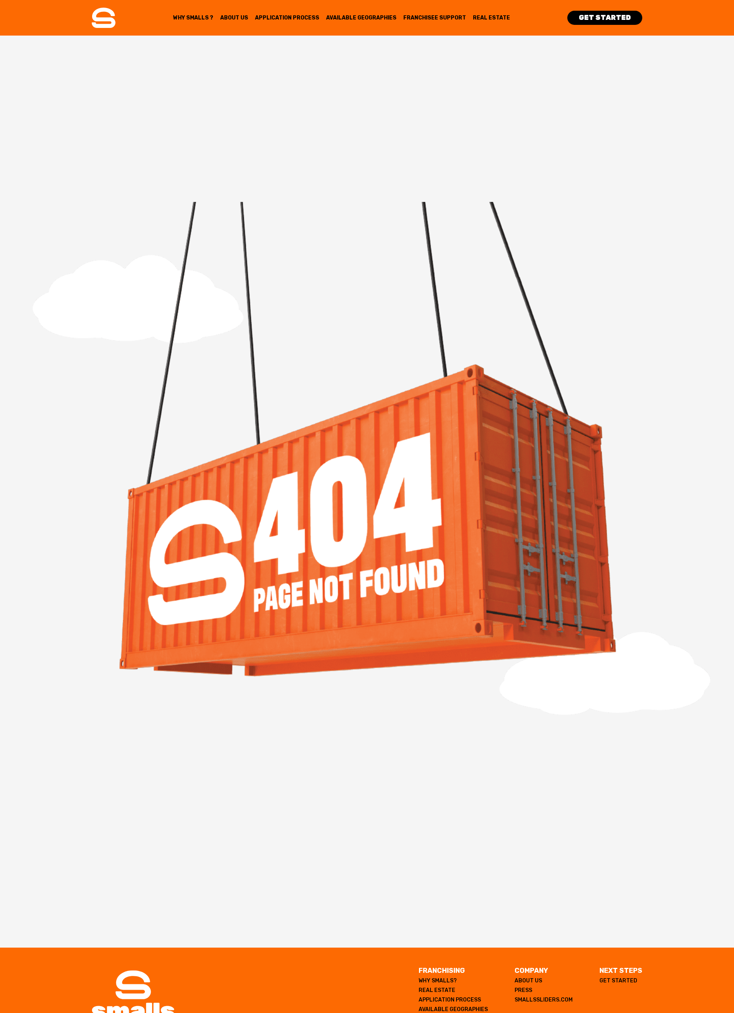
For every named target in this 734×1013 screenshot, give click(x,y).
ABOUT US (528, 980)
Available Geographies (361, 18)
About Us (234, 18)
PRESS (523, 990)
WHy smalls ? (193, 18)
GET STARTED (618, 980)
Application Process (287, 18)
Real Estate (491, 18)
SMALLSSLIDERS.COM (544, 1000)
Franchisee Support (434, 18)
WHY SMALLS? (438, 980)
